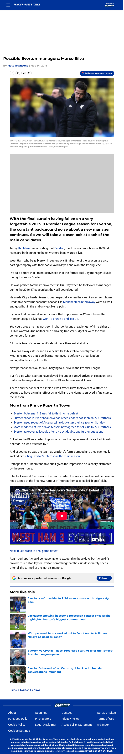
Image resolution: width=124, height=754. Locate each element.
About (12, 712)
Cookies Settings (19, 730)
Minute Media (24, 739)
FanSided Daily (17, 718)
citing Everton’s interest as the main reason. (53, 456)
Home (13, 689)
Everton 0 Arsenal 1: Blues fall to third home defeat (46, 413)
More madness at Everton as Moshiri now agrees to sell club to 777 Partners (62, 427)
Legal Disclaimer (45, 724)
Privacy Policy (70, 718)
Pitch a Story (43, 718)
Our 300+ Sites (106, 712)
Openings (41, 712)
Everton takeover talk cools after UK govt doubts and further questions (58, 431)
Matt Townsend (17, 65)
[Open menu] (8, 5)
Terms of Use (105, 718)
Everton (59, 248)
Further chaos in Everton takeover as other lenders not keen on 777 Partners (62, 418)
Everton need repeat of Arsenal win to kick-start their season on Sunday (59, 422)
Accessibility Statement (77, 724)
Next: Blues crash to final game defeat (34, 551)
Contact (67, 712)
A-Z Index (103, 724)
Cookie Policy (16, 724)
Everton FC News (30, 689)
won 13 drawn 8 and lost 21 (60, 318)
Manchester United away (79, 302)
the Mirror (24, 248)
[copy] (29, 73)
